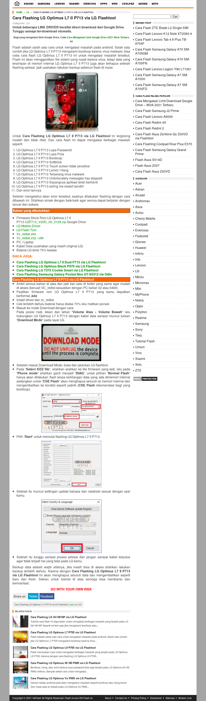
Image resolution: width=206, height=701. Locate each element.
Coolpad (128, 3)
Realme (140, 317)
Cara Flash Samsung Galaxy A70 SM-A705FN (162, 61)
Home (19, 12)
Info (137, 259)
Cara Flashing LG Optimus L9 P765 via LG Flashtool (63, 647)
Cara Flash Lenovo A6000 (154, 116)
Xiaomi (28, 3)
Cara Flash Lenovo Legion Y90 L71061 (163, 69)
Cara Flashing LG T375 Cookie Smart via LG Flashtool (57, 270)
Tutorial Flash (145, 341)
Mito (155, 3)
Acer (138, 183)
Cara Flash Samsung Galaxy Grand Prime (160, 151)
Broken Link (185, 698)
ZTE (138, 370)
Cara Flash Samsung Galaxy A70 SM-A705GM (162, 51)
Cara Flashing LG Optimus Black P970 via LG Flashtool (58, 266)
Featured (141, 236)
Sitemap (170, 698)
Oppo (103, 3)
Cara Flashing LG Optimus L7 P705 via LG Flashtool (63, 632)
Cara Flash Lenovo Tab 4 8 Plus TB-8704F (161, 41)
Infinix (139, 253)
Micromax (142, 282)
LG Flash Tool (26, 230)
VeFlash (36, 698)
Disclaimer (156, 698)
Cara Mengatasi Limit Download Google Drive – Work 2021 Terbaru (163, 102)
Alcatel (140, 195)
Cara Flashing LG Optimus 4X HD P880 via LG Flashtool (65, 663)
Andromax (142, 201)
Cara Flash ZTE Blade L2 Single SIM (161, 27)
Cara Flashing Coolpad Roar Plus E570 (163, 144)
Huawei (74, 3)
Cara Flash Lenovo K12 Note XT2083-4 (163, 33)
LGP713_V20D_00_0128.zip (45, 222)
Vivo (115, 3)
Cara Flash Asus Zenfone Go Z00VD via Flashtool (161, 136)
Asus (138, 206)
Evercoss (89, 3)
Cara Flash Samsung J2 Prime (157, 110)
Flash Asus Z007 (147, 165)
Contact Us (121, 698)
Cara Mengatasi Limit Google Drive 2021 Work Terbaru (98, 37)
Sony (139, 329)
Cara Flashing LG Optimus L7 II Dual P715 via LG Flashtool (61, 262)
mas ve (73, 604)
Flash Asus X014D (148, 159)
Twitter (33, 596)
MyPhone (142, 294)
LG (27, 12)
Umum (140, 347)
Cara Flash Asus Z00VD (152, 171)
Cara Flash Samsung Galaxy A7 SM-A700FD (161, 86)
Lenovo (60, 3)
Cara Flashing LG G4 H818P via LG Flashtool (59, 617)
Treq (138, 335)
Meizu (139, 276)
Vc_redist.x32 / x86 (30, 238)
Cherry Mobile (145, 218)
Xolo (138, 364)
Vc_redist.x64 (26, 234)
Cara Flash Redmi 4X (150, 122)
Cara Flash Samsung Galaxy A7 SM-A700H (161, 76)
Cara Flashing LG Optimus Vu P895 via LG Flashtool (63, 678)
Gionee (140, 241)
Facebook (46, 596)
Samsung (44, 3)
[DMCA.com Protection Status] (145, 380)
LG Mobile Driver (28, 226)
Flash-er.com (72, 698)
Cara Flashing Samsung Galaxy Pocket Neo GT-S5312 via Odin (64, 274)
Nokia (139, 300)
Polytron (141, 312)
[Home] (17, 4)
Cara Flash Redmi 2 (149, 128)
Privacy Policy (138, 698)
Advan (142, 3)
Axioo (139, 212)
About (108, 698)
